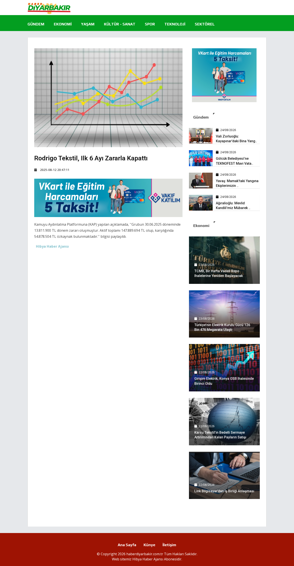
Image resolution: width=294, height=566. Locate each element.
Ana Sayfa (127, 545)
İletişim (169, 545)
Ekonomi (63, 24)
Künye (149, 545)
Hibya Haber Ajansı (147, 559)
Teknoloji (174, 24)
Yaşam (87, 24)
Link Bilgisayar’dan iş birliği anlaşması (224, 491)
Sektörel (205, 24)
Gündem (36, 24)
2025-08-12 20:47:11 (54, 170)
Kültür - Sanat (119, 24)
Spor (150, 24)
